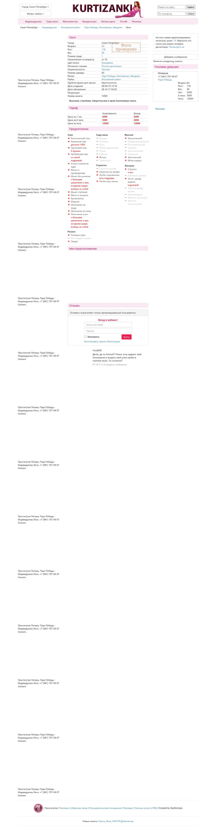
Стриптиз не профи (109, 171)
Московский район (70, 27)
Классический (135, 138)
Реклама (136, 21)
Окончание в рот (79, 214)
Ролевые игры (78, 235)
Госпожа (103, 141)
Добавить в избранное (175, 56)
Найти (191, 13)
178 (103, 49)
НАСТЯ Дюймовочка (122, 821)
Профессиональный (138, 141)
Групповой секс (79, 147)
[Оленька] (165, 88)
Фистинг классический (135, 202)
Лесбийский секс (79, 154)
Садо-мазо (52, 21)
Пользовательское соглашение (105, 807)
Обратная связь (79, 807)
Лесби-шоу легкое (108, 181)
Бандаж (103, 138)
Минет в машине (79, 195)
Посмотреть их (176, 46)
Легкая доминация (109, 147)
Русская (106, 69)
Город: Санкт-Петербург (34, 6)
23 (103, 46)
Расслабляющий (136, 144)
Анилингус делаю (137, 175)
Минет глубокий (79, 192)
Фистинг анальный (137, 197)
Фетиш (102, 157)
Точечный (133, 154)
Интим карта (108, 21)
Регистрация (113, 341)
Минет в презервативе (78, 171)
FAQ (154, 807)
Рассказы (64, 807)
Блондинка (107, 62)
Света (102, 821)
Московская (105, 27)
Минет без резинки (80, 176)
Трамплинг (105, 160)
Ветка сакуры (135, 160)
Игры (102, 144)
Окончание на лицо (81, 210)
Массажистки (70, 21)
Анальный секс (78, 141)
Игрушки (75, 201)
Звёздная (117, 27)
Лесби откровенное (109, 174)
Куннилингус (77, 198)
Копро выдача (135, 194)
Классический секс (80, 138)
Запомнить (93, 336)
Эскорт (74, 241)
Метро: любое (34, 13)
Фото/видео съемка (81, 238)
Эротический (134, 157)
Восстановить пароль (95, 341)
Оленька (163, 73)
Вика (108, 821)
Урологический (135, 150)
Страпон (132, 169)
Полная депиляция (112, 66)
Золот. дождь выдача (134, 180)
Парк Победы (91, 27)
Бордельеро (90, 21)
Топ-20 (123, 21)
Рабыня (103, 154)
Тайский (132, 147)
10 (175, 40)
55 (103, 52)
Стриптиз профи (107, 168)
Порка (102, 150)
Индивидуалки (33, 21)
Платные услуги (142, 807)
